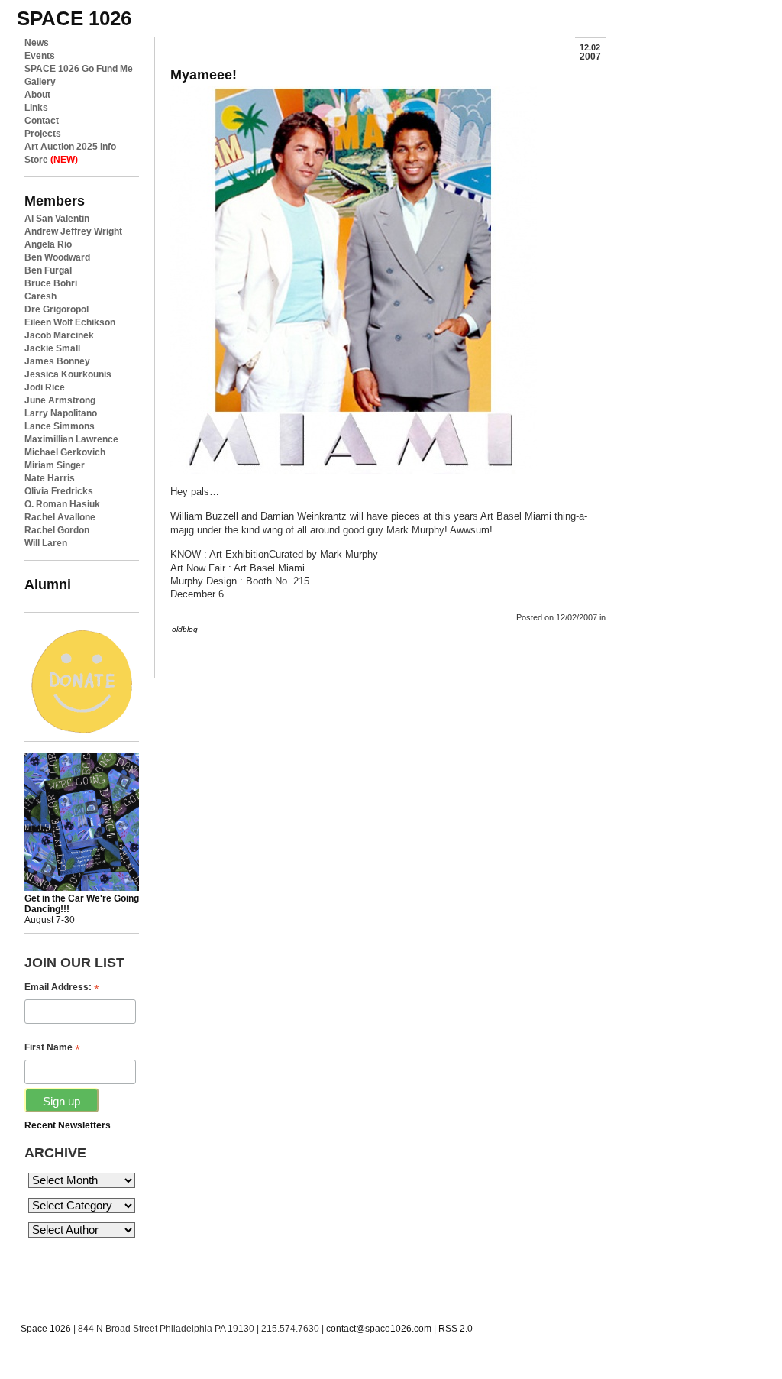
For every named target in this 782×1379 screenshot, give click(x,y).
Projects (42, 133)
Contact (41, 120)
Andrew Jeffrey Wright (73, 231)
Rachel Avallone (59, 517)
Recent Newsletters (67, 1125)
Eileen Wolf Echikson (69, 322)
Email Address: (61, 987)
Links (36, 107)
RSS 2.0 (455, 1328)
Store (51, 159)
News (36, 42)
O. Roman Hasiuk (62, 504)
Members (54, 201)
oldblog (185, 629)
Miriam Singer (54, 465)
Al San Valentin (56, 218)
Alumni (47, 584)
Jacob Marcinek (59, 335)
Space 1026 (46, 1328)
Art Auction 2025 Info (70, 146)
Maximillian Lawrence (71, 439)
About (37, 94)
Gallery (40, 81)
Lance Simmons (59, 426)
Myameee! (203, 74)
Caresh (40, 296)
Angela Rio (48, 244)
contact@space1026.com (378, 1328)
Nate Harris (49, 478)
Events (39, 55)
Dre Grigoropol (56, 309)
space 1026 (74, 18)
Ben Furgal (48, 270)
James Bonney (57, 361)
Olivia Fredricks (58, 491)
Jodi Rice (44, 387)
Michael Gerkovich (64, 452)
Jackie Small (52, 348)
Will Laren (45, 543)
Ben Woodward (57, 257)
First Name (52, 1047)
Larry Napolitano (60, 413)
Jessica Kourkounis (67, 374)
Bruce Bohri (50, 283)
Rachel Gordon (56, 530)
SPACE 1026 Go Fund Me (78, 68)
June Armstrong (59, 400)
